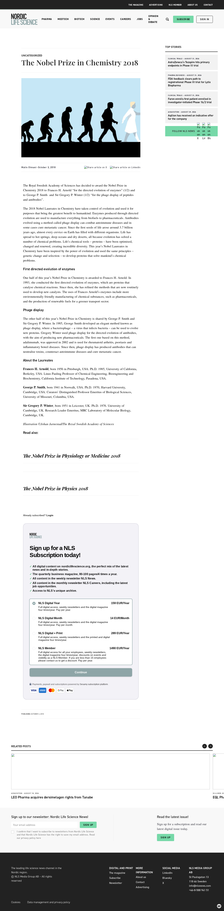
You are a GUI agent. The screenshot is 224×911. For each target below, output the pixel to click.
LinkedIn (167, 873)
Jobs (140, 19)
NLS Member (175, 4)
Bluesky (167, 878)
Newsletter (115, 883)
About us (141, 877)
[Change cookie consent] (219, 906)
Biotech (79, 19)
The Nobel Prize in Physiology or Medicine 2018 (71, 456)
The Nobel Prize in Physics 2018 (55, 488)
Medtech (63, 19)
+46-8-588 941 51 (199, 890)
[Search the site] (167, 19)
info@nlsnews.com (200, 886)
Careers (125, 19)
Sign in (204, 19)
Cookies (15, 902)
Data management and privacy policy (48, 902)
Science (95, 19)
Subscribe (183, 19)
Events (110, 19)
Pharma (47, 19)
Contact (208, 4)
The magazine (117, 873)
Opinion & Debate (153, 19)
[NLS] (24, 19)
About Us (193, 4)
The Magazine (135, 4)
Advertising (156, 4)
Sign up (88, 825)
